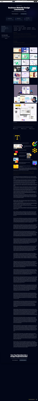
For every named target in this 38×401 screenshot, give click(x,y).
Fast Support (21, 151)
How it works (24, 1)
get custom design (15, 39)
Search (13, 1)
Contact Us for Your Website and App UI (4, 28)
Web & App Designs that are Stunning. (4, 27)
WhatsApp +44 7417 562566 (24, 0)
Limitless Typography (3, 29)
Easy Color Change (16, 141)
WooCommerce (21, 158)
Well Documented (21, 164)
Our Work (26, 1)
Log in (32, 1)
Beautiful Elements (3, 31)
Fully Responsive (26, 144)
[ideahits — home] (2, 1)
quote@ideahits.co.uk (18, 0)
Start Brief (6, 38)
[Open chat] (36, 399)
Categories (28, 1)
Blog (30, 1)
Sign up (35, 1)
